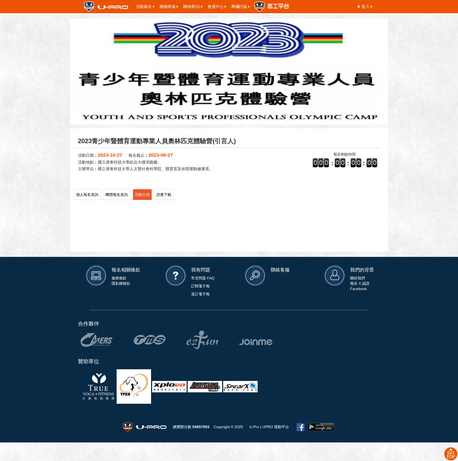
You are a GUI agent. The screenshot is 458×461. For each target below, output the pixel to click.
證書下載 (163, 194)
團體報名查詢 (116, 194)
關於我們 (357, 278)
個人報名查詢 (87, 194)
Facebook (358, 289)
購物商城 (167, 6)
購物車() (191, 6)
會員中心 (215, 6)
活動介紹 (142, 194)
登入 (365, 6)
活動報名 (144, 6)
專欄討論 (239, 6)
